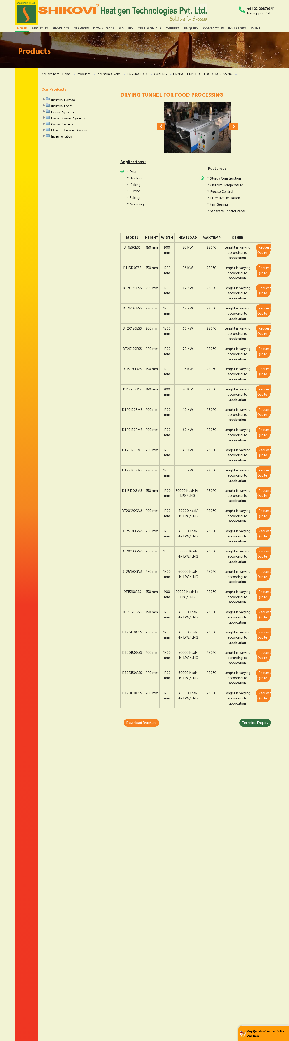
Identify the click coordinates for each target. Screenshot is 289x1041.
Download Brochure (141, 723)
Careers (173, 28)
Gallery (126, 28)
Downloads (103, 28)
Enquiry (191, 28)
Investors (237, 28)
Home (22, 28)
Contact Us (213, 28)
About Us (40, 28)
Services (81, 28)
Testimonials (149, 28)
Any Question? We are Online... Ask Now (267, 1034)
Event (255, 28)
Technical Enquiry (255, 723)
